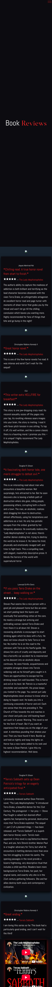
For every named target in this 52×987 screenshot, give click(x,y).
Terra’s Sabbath (26, 793)
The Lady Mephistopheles (31, 279)
